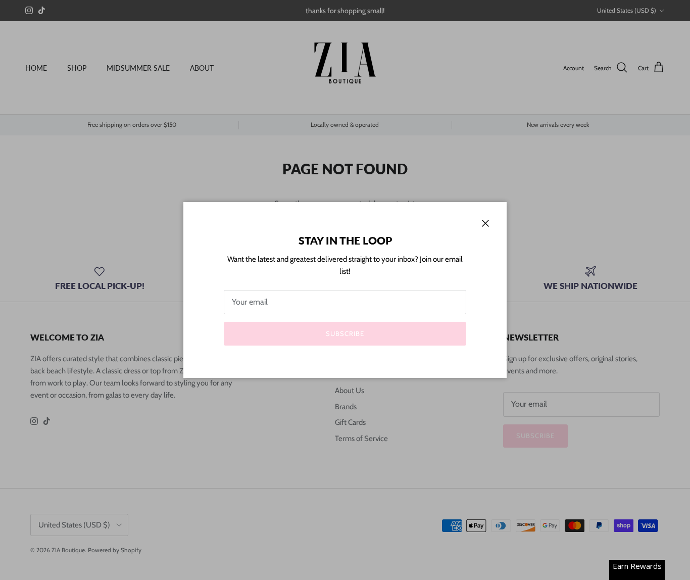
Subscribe (345, 333)
